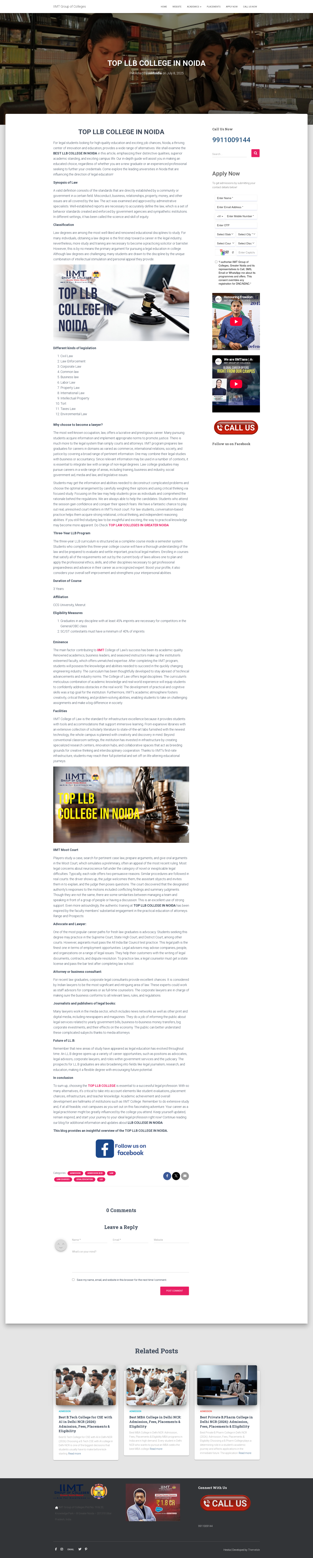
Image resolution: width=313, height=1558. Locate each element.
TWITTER (80, 1549)
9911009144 (205, 1526)
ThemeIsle (254, 1549)
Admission (75, 1173)
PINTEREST (86, 1549)
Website (176, 6)
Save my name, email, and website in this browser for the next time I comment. (122, 1279)
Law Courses (63, 1179)
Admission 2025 (95, 1173)
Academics (193, 6)
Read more (74, 1453)
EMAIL (71, 1549)
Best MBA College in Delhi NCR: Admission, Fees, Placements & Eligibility (155, 1421)
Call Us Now (250, 6)
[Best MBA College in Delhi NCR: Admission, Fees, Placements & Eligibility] (156, 1385)
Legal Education (84, 1179)
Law (111, 1173)
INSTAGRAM (62, 1549)
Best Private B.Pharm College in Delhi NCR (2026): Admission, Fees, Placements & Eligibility (226, 1421)
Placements (213, 6)
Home (164, 6)
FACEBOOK (56, 1549)
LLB (101, 1179)
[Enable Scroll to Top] (305, 1550)
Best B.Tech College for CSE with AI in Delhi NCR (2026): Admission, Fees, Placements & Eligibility (85, 1424)
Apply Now (232, 6)
